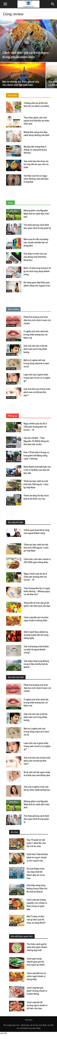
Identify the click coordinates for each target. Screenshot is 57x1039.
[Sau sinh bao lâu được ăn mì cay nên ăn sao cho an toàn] (13, 165)
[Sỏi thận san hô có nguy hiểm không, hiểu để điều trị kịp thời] (13, 180)
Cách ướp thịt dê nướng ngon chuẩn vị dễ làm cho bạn (37, 1005)
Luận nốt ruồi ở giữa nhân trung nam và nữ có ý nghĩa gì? (37, 377)
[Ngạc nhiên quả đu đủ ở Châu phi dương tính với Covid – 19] (13, 427)
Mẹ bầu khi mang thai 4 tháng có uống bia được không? (35, 149)
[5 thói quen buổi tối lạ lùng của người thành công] (13, 533)
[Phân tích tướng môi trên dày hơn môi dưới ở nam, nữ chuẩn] (13, 321)
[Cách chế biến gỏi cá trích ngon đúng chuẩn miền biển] (28, 40)
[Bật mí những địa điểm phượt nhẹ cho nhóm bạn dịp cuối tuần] (23, 79)
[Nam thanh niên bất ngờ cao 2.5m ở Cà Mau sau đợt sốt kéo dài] (13, 471)
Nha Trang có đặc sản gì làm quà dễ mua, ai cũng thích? (36, 919)
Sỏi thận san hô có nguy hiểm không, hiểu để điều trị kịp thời (36, 179)
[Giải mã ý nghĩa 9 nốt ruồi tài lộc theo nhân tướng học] (13, 791)
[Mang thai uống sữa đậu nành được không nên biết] (13, 136)
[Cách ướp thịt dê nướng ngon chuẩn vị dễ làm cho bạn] (16, 1006)
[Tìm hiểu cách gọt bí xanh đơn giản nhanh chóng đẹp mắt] (16, 948)
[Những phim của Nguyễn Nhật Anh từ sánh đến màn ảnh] (13, 214)
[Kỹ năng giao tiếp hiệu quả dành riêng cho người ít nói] (13, 286)
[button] (52, 4)
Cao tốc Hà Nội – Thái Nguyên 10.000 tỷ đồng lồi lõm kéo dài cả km (36, 441)
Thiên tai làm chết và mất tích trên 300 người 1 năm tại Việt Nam (36, 484)
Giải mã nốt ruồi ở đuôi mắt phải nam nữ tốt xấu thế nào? (37, 392)
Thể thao (28, 1020)
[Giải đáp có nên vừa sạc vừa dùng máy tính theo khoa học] (13, 258)
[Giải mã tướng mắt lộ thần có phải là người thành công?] (13, 650)
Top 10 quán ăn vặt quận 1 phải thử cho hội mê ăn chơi (36, 843)
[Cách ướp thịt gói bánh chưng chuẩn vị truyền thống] (16, 992)
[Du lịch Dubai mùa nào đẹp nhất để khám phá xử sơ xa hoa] (16, 873)
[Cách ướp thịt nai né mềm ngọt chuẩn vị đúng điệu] (13, 621)
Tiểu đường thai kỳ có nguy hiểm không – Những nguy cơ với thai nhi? (37, 591)
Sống (9, 219)
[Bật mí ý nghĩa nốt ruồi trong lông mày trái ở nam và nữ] (13, 364)
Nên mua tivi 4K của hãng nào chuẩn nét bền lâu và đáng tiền (36, 242)
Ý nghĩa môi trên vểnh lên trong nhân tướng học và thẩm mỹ (36, 334)
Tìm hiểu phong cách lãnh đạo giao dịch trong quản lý (36, 819)
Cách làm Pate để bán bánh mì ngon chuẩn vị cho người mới (37, 857)
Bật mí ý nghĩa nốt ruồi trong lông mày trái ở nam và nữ (36, 363)
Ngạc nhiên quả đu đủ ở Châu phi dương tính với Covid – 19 (35, 426)
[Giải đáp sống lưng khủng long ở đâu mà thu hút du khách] (13, 665)
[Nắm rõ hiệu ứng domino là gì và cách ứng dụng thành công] (13, 272)
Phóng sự (11, 431)
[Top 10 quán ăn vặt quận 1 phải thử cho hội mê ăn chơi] (16, 844)
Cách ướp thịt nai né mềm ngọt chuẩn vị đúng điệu (36, 976)
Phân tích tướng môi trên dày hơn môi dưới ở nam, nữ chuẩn (37, 320)
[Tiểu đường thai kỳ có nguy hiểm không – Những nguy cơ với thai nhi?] (13, 592)
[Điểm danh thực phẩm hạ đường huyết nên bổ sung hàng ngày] (13, 636)
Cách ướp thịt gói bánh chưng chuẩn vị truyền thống (37, 991)
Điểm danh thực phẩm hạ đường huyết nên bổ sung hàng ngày (36, 635)
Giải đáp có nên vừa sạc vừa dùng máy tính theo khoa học (35, 256)
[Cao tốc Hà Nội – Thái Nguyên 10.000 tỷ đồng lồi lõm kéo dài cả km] (13, 442)
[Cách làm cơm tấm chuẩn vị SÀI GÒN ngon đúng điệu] (13, 563)
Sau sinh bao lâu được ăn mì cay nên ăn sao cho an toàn (36, 164)
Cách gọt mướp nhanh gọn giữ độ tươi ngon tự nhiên (36, 961)
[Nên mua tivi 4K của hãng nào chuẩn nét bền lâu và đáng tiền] (13, 243)
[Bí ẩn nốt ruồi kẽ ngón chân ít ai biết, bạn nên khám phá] (13, 776)
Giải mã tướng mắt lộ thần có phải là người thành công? (36, 649)
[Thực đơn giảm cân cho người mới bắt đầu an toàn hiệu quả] (13, 121)
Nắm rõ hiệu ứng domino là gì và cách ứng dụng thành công (37, 271)
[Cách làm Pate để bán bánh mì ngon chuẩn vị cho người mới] (16, 858)
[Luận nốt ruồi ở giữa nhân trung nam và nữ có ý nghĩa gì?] (13, 378)
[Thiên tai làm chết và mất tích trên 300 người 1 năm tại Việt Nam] (13, 485)
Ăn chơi (13, 848)
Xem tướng (11, 325)
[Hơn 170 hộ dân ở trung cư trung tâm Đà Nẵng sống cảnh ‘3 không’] (13, 456)
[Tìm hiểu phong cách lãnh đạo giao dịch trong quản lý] (13, 229)
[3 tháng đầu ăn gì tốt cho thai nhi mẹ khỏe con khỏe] (13, 107)
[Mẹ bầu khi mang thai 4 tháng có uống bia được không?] (13, 151)
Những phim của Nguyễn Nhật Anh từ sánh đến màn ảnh (36, 213)
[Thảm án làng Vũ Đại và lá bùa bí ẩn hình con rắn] (13, 499)
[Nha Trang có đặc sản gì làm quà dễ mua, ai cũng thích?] (16, 920)
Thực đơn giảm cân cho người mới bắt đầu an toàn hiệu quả (36, 120)
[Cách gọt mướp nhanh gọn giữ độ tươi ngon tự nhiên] (16, 963)
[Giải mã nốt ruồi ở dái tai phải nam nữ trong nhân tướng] (13, 350)
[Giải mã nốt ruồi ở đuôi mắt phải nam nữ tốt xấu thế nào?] (13, 393)
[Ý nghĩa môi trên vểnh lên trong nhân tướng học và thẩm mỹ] (13, 335)
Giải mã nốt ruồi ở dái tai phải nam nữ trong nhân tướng (35, 349)
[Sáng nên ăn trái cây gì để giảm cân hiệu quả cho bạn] (13, 607)
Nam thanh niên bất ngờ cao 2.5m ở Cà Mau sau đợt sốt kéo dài (37, 470)
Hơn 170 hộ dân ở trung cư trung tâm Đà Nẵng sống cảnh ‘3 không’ (36, 455)
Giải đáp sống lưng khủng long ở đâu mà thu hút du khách (36, 664)
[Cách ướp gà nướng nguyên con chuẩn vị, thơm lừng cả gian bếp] (16, 904)
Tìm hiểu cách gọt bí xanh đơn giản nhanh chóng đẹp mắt (37, 947)
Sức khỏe (12, 95)
